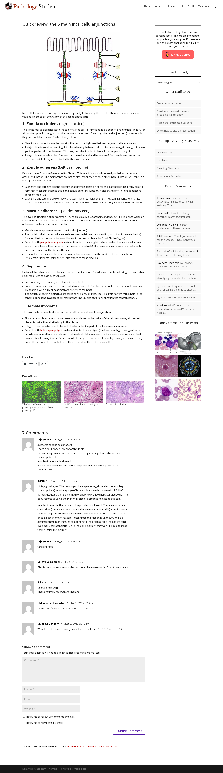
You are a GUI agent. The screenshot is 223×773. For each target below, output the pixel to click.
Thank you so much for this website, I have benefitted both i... (176, 240)
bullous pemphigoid (51, 330)
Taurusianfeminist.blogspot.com (175, 251)
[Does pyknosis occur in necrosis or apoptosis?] (166, 367)
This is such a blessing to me (173, 255)
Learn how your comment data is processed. (92, 746)
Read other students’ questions (174, 122)
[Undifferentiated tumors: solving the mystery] (83, 392)
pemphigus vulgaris (51, 242)
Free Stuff (188, 6)
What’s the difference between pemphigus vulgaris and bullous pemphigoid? (37, 407)
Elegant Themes (47, 768)
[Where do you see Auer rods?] (166, 390)
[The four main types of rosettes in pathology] (189, 367)
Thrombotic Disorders (169, 176)
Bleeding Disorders (168, 168)
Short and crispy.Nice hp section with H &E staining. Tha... (175, 201)
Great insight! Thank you (181, 297)
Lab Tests (162, 160)
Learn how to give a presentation (176, 130)
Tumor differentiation (116, 404)
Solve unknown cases (169, 103)
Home (147, 6)
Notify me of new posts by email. (44, 722)
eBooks (171, 6)
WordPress (79, 768)
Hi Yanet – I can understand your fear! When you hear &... (175, 309)
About (159, 6)
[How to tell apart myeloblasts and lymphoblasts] (189, 390)
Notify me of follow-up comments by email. (50, 716)
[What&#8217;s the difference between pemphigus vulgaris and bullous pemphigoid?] (41, 392)
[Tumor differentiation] (125, 392)
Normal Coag (164, 152)
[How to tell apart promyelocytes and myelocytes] (166, 343)
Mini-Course (205, 6)
